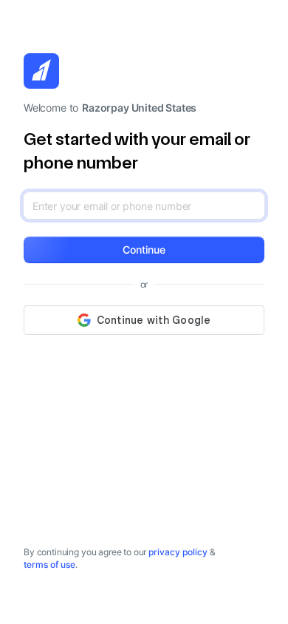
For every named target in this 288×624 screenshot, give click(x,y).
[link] (178, 552)
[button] (144, 250)
